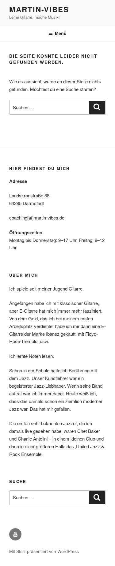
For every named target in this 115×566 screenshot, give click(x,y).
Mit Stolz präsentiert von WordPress (44, 551)
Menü (61, 33)
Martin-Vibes (39, 9)
